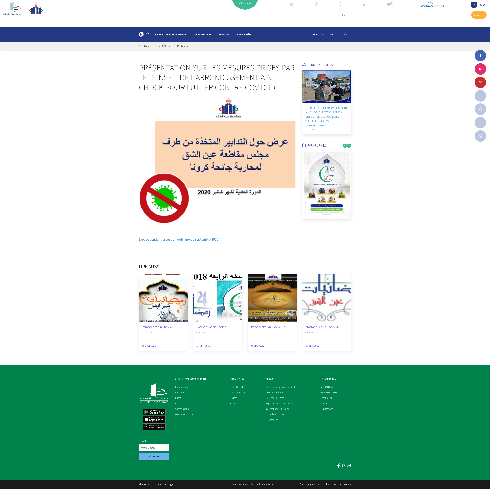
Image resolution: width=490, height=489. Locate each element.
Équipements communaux (279, 403)
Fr (474, 4)
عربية (482, 4)
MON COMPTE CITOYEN (326, 34)
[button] (305, 94)
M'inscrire (154, 456)
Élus (177, 403)
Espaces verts (272, 420)
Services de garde (275, 398)
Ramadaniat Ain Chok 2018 (213, 327)
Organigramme (237, 392)
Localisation (326, 398)
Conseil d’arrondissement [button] (170, 34)
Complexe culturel (275, 414)
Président (180, 392)
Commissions (182, 408)
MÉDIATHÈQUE (328, 387)
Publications (183, 46)
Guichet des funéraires (277, 408)
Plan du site (145, 484)
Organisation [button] (202, 34)
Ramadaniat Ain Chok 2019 (159, 327)
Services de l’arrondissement (280, 387)
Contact (324, 403)
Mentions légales (166, 484)
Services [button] (224, 34)
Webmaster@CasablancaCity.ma (256, 484)
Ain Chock (144, 46)
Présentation (181, 387)
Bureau (178, 398)
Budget (233, 398)
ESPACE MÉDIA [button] (245, 34)
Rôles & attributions (184, 414)
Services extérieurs (275, 392)
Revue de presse (329, 392)
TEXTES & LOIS (237, 387)
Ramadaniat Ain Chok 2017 (268, 327)
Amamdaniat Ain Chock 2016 (323, 327)
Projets (233, 403)
